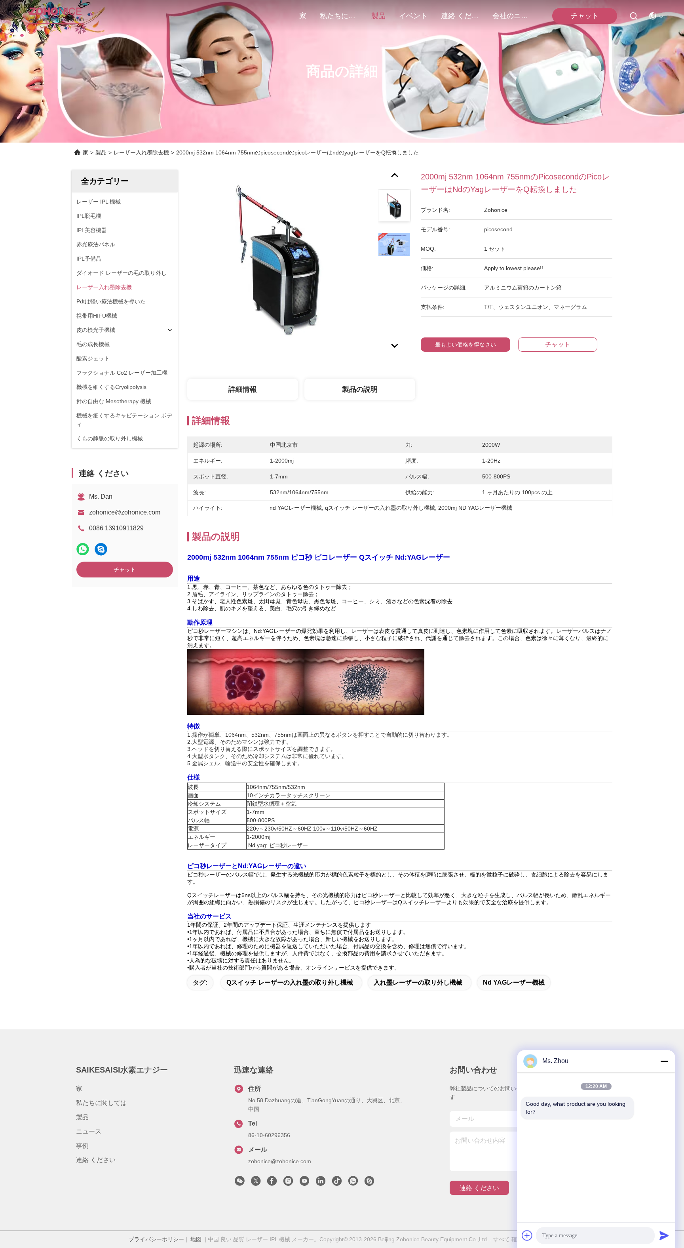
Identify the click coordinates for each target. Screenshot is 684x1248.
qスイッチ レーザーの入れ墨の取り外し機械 (289, 982)
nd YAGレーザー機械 (514, 982)
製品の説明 (360, 389)
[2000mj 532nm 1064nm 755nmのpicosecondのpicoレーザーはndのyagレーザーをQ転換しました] (279, 262)
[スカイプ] (101, 549)
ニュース (88, 1131)
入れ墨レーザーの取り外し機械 (418, 982)
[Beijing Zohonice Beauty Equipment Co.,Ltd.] (56, 16)
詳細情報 (242, 389)
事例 (82, 1145)
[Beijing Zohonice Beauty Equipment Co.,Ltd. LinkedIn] (320, 1183)
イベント (413, 16)
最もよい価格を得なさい (465, 344)
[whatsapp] (83, 549)
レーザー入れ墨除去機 (141, 152)
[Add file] (527, 1235)
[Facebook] (271, 1183)
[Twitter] (255, 1183)
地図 (195, 1239)
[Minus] (664, 1061)
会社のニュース (511, 16)
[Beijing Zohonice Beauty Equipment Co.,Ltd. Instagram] (288, 1183)
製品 (378, 16)
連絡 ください (460, 16)
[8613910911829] (353, 1183)
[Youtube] (304, 1183)
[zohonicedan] (369, 1183)
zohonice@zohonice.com (124, 512)
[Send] (664, 1235)
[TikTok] (336, 1183)
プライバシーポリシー (156, 1239)
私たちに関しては (339, 16)
